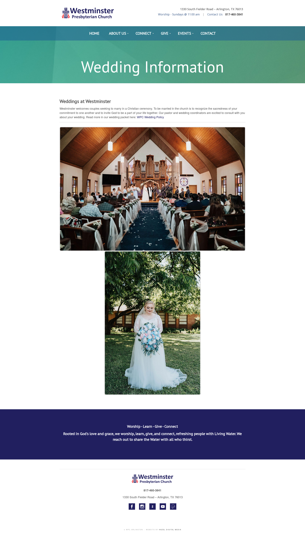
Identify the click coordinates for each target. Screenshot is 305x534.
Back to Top (299, 528)
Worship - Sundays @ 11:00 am (179, 14)
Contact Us (215, 14)
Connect (143, 33)
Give (164, 33)
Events (184, 33)
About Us (117, 33)
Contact (208, 33)
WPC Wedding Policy (150, 117)
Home (94, 33)
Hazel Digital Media (170, 530)
